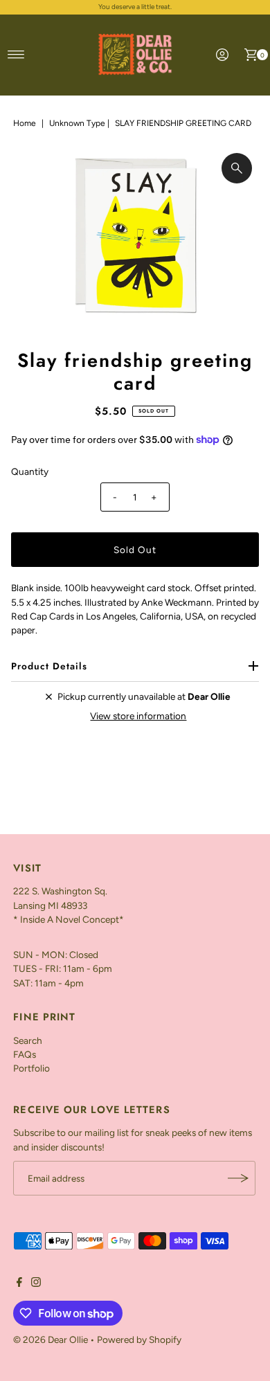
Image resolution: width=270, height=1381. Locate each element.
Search (27, 1040)
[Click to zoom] (237, 168)
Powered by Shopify (139, 1339)
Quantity (29, 471)
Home (24, 123)
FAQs (24, 1054)
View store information (138, 715)
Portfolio (31, 1068)
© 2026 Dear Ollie (50, 1339)
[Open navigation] (16, 54)
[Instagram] (36, 1283)
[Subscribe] (238, 1178)
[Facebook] (19, 1283)
